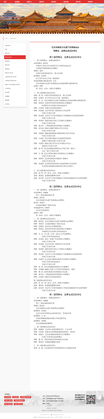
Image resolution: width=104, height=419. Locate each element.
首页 (6, 38)
